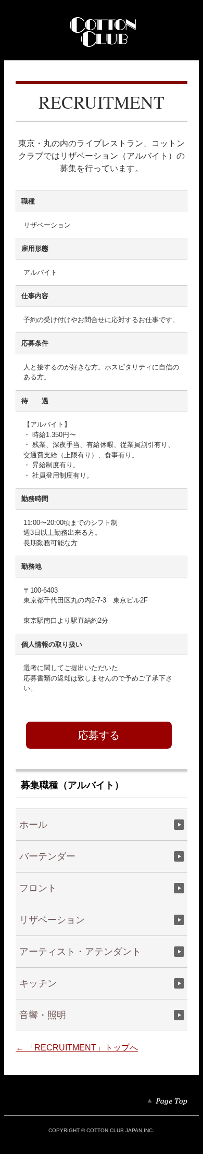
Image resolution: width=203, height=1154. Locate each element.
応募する (99, 735)
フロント (38, 888)
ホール (33, 824)
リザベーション (52, 920)
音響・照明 (42, 1015)
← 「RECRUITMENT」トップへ (77, 1047)
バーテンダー (47, 856)
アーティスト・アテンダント (80, 951)
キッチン (38, 983)
